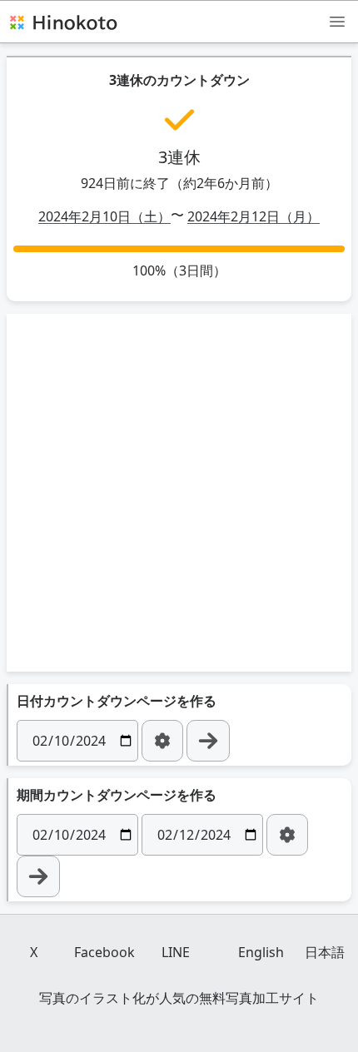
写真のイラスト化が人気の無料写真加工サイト (179, 998)
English (261, 952)
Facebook (104, 952)
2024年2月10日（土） (104, 216)
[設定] (162, 741)
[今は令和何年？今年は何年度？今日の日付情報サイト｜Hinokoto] (62, 21)
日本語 (325, 952)
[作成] (208, 741)
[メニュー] (337, 21)
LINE (176, 952)
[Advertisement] (179, 493)
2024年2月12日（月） (253, 216)
